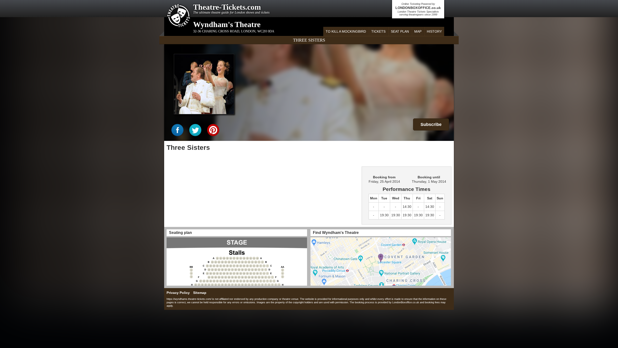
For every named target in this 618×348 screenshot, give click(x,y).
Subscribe (431, 124)
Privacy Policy (178, 293)
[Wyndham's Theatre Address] (380, 261)
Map (417, 31)
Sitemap (199, 293)
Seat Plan (400, 31)
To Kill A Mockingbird (346, 31)
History (434, 31)
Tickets (378, 31)
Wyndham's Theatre (226, 24)
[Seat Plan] (237, 261)
